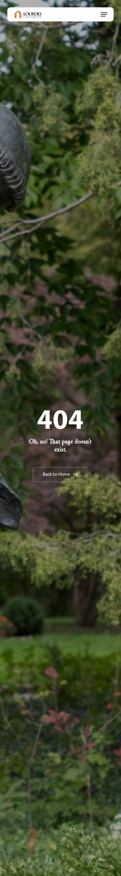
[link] (27, 14)
